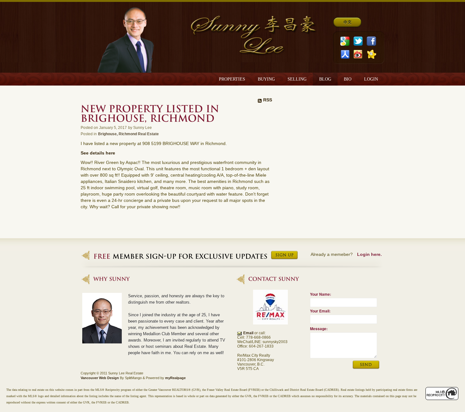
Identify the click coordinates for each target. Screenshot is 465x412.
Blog (325, 79)
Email (248, 333)
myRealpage (175, 378)
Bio (347, 79)
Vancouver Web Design (100, 378)
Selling (297, 79)
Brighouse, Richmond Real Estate (128, 134)
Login (371, 79)
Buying (266, 79)
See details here (98, 152)
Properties (232, 79)
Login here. (369, 254)
